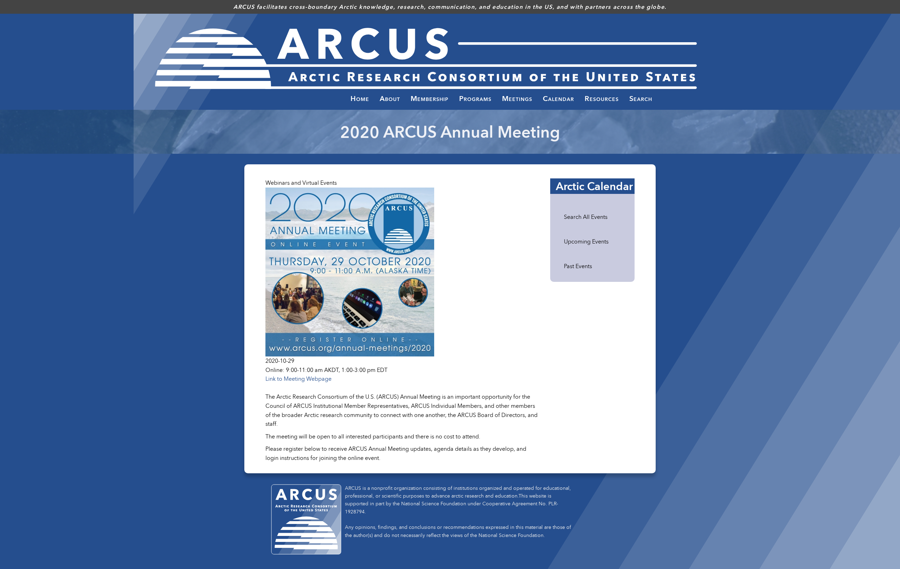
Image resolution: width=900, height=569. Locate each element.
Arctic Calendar (594, 186)
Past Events (578, 266)
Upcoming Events (586, 241)
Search (640, 99)
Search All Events (586, 216)
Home (360, 99)
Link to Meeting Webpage (298, 378)
